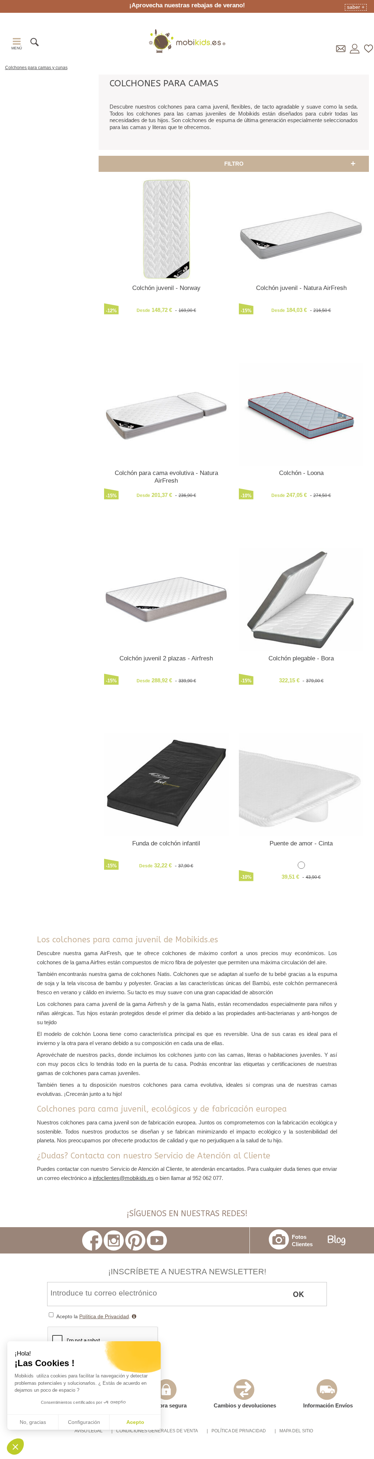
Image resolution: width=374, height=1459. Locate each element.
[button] (15, 1446)
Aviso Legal (89, 1430)
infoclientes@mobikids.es (123, 1178)
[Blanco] (301, 866)
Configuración (84, 1422)
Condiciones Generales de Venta (157, 1430)
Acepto (135, 1422)
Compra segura (167, 1405)
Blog (336, 1240)
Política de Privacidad (104, 1316)
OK (298, 1294)
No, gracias (33, 1422)
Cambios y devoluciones (245, 1405)
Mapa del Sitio (296, 1430)
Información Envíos (328, 1405)
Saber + (356, 7)
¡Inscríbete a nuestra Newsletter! (187, 1271)
